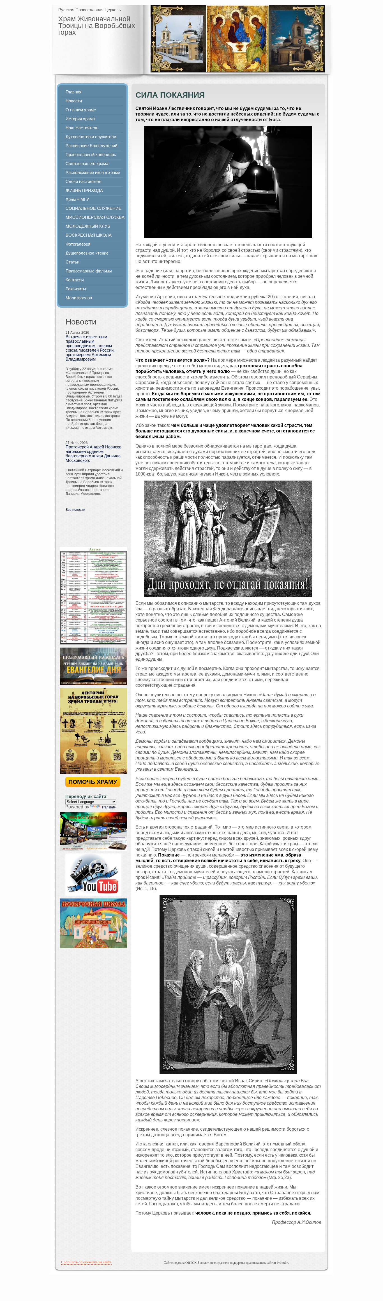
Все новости (75, 510)
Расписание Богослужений (91, 145)
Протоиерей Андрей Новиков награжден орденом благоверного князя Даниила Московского (93, 454)
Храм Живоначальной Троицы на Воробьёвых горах (96, 25)
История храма (80, 119)
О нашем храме (81, 110)
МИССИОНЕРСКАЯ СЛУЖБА (95, 217)
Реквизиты (76, 289)
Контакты (75, 280)
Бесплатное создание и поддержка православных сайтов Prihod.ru (243, 1262)
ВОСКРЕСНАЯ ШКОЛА (89, 235)
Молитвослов (79, 298)
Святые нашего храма (87, 163)
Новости (74, 101)
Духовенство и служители (91, 137)
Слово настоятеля (83, 181)
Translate (108, 807)
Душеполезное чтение (87, 253)
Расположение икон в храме (93, 172)
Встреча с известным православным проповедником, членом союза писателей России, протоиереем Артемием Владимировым (90, 348)
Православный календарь (91, 154)
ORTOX (191, 1262)
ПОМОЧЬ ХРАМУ (92, 781)
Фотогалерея (78, 244)
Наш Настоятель (82, 128)
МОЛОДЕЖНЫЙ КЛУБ (88, 226)
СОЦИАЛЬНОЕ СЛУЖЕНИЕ (93, 208)
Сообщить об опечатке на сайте (86, 1261)
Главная (73, 92)
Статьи (72, 262)
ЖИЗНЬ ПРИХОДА (84, 190)
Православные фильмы (89, 271)
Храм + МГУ (77, 199)
